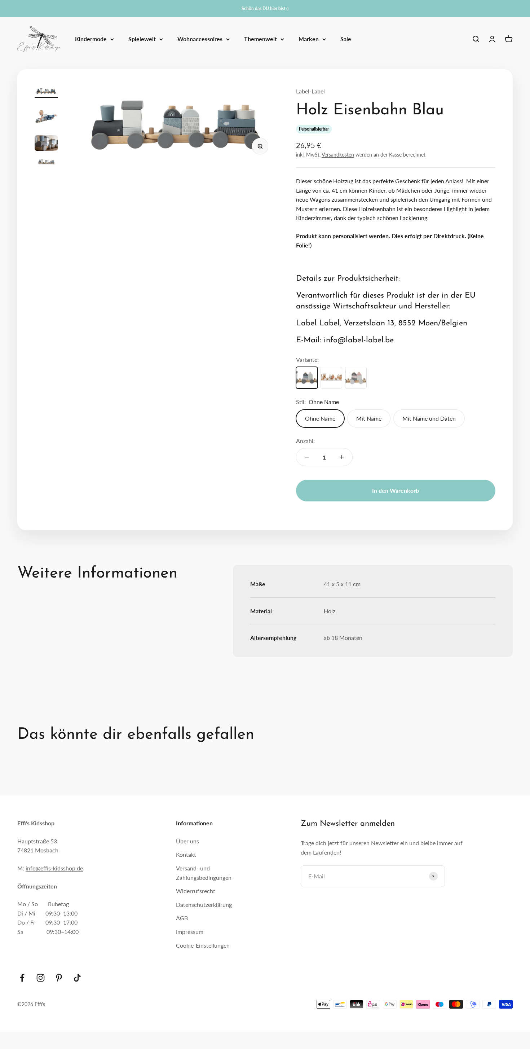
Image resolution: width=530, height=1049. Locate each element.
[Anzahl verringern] (306, 457)
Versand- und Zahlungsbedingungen (203, 873)
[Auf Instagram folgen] (40, 978)
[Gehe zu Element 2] (46, 116)
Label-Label (310, 91)
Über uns (187, 841)
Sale (345, 39)
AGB (182, 917)
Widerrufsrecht (195, 890)
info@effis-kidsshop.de (54, 868)
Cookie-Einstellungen (203, 945)
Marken (309, 39)
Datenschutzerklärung (204, 904)
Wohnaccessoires (199, 39)
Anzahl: (305, 440)
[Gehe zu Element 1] (46, 92)
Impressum (189, 931)
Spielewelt (142, 39)
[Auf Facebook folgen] (22, 978)
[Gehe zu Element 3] (46, 144)
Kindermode (91, 39)
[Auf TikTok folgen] (77, 978)
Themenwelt (260, 39)
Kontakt (186, 854)
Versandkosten (338, 155)
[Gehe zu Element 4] (46, 163)
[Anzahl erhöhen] (341, 457)
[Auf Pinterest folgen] (59, 978)
